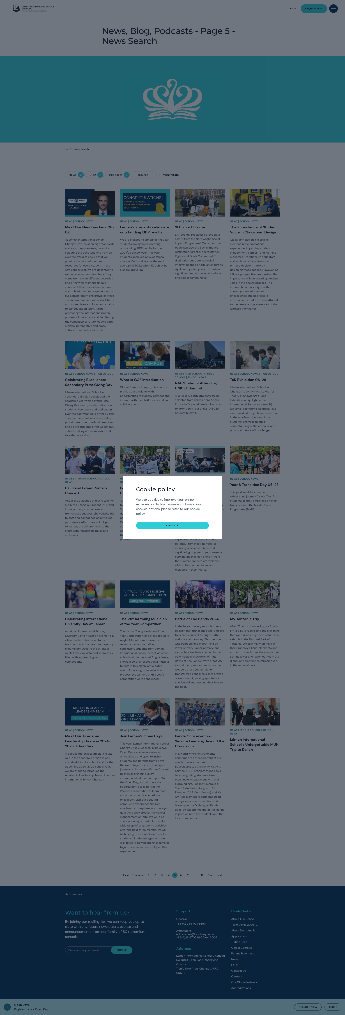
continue (172, 525)
